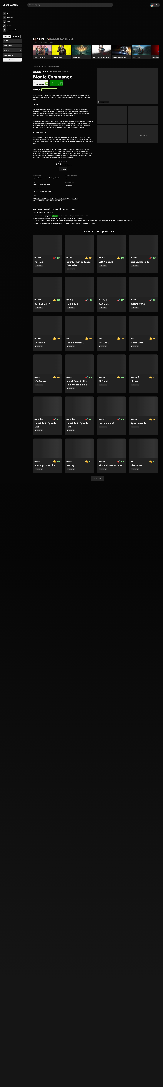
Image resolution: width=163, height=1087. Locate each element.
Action (35, 184)
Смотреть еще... (49, 42)
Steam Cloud (54, 198)
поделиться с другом (49, 90)
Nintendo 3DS (49, 178)
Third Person (74, 198)
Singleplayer (37, 198)
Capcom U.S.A (43, 191)
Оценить (63, 169)
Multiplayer (45, 198)
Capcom (35, 191)
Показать (12, 60)
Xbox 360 (57, 178)
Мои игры (39, 265)
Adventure (47, 184)
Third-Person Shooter (55, 200)
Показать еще (97, 478)
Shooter (40, 184)
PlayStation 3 (40, 178)
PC (34, 178)
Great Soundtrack (64, 198)
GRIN (49, 191)
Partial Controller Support (40, 200)
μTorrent (54, 216)
